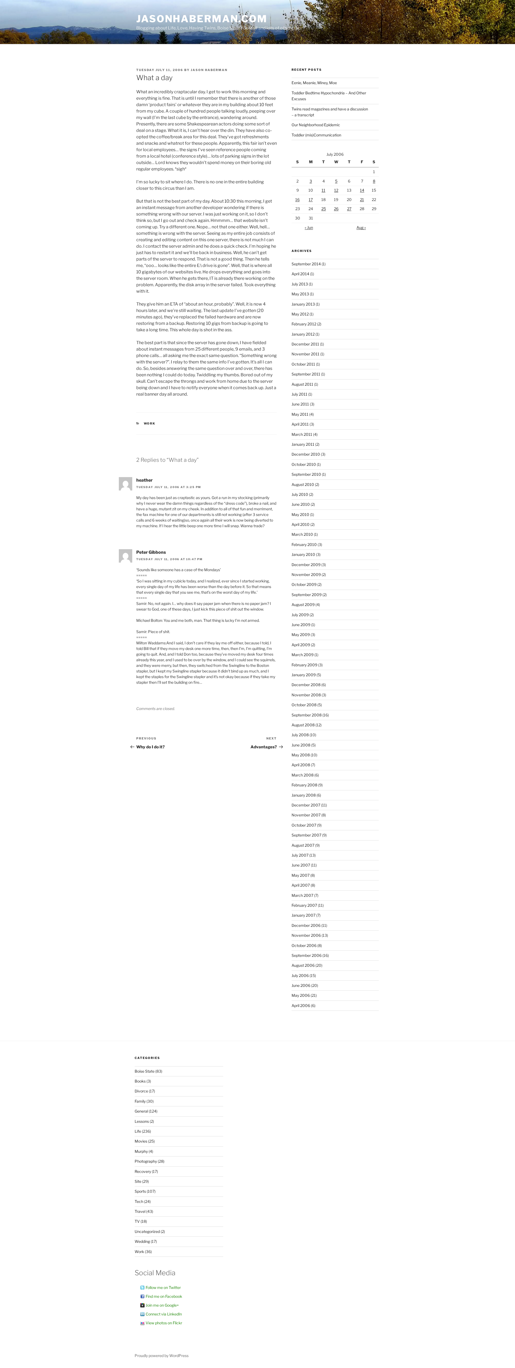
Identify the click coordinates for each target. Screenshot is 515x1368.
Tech (139, 1201)
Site (138, 1181)
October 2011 (303, 364)
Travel (140, 1211)
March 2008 (303, 775)
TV (137, 1221)
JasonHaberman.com (201, 19)
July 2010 (300, 494)
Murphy (141, 1151)
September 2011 (306, 374)
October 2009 (304, 584)
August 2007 (303, 845)
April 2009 (301, 644)
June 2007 (301, 865)
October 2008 (304, 704)
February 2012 (304, 324)
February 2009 (304, 665)
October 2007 (304, 825)
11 (323, 190)
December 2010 (306, 454)
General (141, 1111)
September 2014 (306, 264)
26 (336, 208)
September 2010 (306, 474)
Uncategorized (147, 1231)
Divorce (141, 1091)
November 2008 (306, 695)
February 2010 (304, 544)
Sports (140, 1191)
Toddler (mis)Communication (316, 135)
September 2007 (306, 835)
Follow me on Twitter (163, 1287)
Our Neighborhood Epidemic (316, 124)
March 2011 (302, 434)
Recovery (143, 1171)
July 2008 (300, 735)
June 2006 (301, 985)
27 (349, 208)
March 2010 (302, 534)
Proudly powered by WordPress (162, 1355)
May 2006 (301, 995)
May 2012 (300, 314)
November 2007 (306, 815)
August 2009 (303, 604)
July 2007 (300, 855)
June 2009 (301, 624)
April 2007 (301, 885)
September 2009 (307, 594)
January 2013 (303, 304)
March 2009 (303, 654)
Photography (146, 1161)
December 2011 (305, 344)
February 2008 (304, 785)
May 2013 (300, 294)
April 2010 (301, 524)
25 (323, 208)
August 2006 (303, 965)
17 (311, 199)
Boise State (144, 1071)
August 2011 (302, 384)
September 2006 (307, 955)
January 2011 (303, 444)
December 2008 (306, 684)
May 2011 (300, 414)
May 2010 (300, 514)
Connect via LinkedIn (164, 1314)
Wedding (142, 1241)
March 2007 (302, 895)
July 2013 (300, 284)
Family (140, 1101)
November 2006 (306, 935)
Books (140, 1081)
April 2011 (300, 424)
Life (138, 1131)
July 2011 (299, 394)
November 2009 (306, 574)
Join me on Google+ (162, 1305)
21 (362, 199)
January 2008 (304, 795)
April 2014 (300, 274)
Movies (141, 1141)
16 (297, 199)
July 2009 (300, 614)
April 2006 (301, 1005)
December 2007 (306, 805)
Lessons (142, 1121)
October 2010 (304, 464)
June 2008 (301, 745)
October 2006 (304, 945)
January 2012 (303, 334)
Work (150, 423)
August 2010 (303, 484)
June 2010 (301, 504)
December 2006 (306, 925)
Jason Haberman (209, 70)
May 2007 (301, 875)
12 (336, 190)
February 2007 (304, 905)
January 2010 (303, 554)
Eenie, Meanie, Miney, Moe (314, 82)
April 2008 (301, 765)
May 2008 (301, 755)
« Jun (309, 227)
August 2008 (303, 725)
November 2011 (305, 354)
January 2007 (303, 915)
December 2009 (306, 564)
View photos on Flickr (164, 1323)
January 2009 (304, 674)
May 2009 (301, 634)
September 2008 (307, 715)
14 (362, 190)
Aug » (361, 227)
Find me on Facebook (164, 1296)
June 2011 (300, 404)
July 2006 (300, 975)
